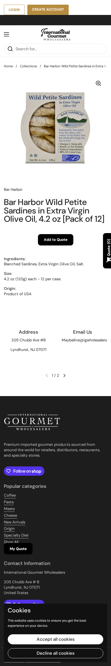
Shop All (11, 542)
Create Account (48, 9)
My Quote (18, 548)
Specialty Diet (16, 535)
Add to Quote (55, 239)
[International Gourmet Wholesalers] (55, 34)
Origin (9, 528)
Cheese (10, 515)
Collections (28, 66)
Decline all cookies (56, 653)
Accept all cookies (56, 639)
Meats (9, 508)
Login (14, 9)
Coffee (10, 495)
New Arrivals (14, 522)
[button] (64, 375)
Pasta (9, 502)
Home (8, 66)
